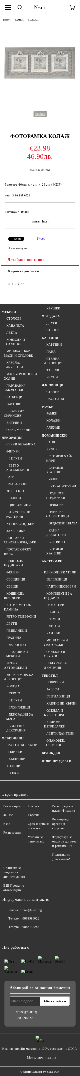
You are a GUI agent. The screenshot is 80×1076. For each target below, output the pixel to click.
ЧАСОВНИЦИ (53, 385)
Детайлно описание (26, 259)
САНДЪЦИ (14, 397)
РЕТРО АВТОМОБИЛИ (17, 468)
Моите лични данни (41, 1057)
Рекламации (12, 806)
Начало (6, 20)
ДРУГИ (11, 623)
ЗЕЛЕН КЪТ (15, 491)
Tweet (41, 238)
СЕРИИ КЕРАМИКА (21, 444)
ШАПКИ (12, 773)
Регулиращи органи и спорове (61, 824)
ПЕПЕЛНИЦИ (16, 630)
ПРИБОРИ (56, 505)
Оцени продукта (17, 248)
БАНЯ (50, 442)
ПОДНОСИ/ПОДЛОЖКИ (13, 563)
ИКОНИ (52, 377)
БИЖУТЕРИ (55, 605)
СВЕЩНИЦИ (15, 579)
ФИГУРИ (13, 451)
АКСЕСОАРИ (52, 561)
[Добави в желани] (69, 210)
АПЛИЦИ (13, 766)
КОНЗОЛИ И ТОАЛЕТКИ (14, 342)
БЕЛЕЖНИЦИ (56, 579)
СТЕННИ (53, 330)
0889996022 (30, 918)
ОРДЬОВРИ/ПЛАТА (63, 523)
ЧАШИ (54, 479)
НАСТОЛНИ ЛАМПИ (21, 745)
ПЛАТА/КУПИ (17, 484)
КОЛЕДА (13, 686)
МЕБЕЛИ (9, 312)
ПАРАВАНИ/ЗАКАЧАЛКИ (14, 388)
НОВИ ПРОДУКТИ (56, 761)
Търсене (34, 815)
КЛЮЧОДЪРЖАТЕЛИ (60, 572)
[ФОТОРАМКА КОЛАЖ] (40, 100)
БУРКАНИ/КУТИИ (62, 486)
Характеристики (23, 271)
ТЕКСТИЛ (50, 675)
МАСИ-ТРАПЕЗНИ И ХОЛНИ (20, 376)
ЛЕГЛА (11, 332)
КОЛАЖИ (33, 20)
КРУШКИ (53, 308)
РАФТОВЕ (13, 404)
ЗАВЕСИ (52, 689)
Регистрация (12, 832)
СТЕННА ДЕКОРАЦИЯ (54, 361)
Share (18, 238)
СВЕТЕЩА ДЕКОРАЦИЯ (16, 728)
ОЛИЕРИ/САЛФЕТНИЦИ (57, 514)
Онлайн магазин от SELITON (40, 1071)
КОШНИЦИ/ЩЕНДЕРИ (14, 596)
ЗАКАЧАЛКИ (16, 531)
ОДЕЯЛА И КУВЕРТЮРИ (54, 713)
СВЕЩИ (12, 586)
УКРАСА (15, 693)
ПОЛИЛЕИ (14, 752)
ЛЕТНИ (54, 626)
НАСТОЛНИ (55, 399)
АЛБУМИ (53, 427)
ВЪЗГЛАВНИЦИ (58, 696)
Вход (6, 823)
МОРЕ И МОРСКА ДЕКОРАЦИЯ (19, 677)
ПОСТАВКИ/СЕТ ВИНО (17, 552)
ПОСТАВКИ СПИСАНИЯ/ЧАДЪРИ (20, 540)
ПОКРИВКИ (55, 682)
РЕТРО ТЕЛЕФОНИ (21, 616)
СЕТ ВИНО (57, 542)
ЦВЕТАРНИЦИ (20, 505)
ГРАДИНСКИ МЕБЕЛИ (17, 654)
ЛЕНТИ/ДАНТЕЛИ (60, 733)
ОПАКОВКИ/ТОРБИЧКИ (55, 743)
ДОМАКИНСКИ (54, 435)
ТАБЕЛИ (52, 370)
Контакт (33, 806)
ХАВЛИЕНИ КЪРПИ (61, 703)
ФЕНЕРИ (13, 572)
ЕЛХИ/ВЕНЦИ (19, 707)
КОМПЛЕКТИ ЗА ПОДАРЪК (58, 596)
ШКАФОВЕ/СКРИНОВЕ (14, 413)
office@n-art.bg (31, 910)
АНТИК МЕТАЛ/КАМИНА (17, 607)
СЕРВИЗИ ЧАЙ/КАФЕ (59, 458)
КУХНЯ (52, 449)
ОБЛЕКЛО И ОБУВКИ (54, 654)
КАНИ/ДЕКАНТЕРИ (56, 533)
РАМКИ (19, 20)
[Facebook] (8, 935)
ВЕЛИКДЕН (51, 753)
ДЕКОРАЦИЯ (12, 437)
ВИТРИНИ (14, 422)
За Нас (8, 815)
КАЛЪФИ (53, 633)
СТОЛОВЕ (14, 318)
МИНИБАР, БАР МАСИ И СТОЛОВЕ (18, 353)
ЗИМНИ (54, 619)
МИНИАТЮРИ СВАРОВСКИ (56, 642)
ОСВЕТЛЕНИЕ (13, 738)
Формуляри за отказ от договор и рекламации (64, 841)
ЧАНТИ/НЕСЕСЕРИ (61, 586)
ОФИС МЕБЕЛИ (18, 430)
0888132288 (30, 927)
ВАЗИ (10, 477)
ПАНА (51, 351)
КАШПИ (15, 498)
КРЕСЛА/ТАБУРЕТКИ (13, 365)
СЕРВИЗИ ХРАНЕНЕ (54, 470)
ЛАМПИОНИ (16, 759)
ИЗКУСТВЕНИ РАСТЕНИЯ (18, 514)
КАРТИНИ (50, 338)
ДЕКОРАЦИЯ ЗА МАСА (19, 717)
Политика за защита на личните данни (14, 872)
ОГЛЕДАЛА (51, 316)
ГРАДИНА (13, 637)
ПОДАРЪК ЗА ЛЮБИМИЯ (55, 665)
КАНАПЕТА (15, 325)
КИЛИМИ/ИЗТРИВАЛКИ (55, 724)
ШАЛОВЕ (53, 612)
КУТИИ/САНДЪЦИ (20, 524)
